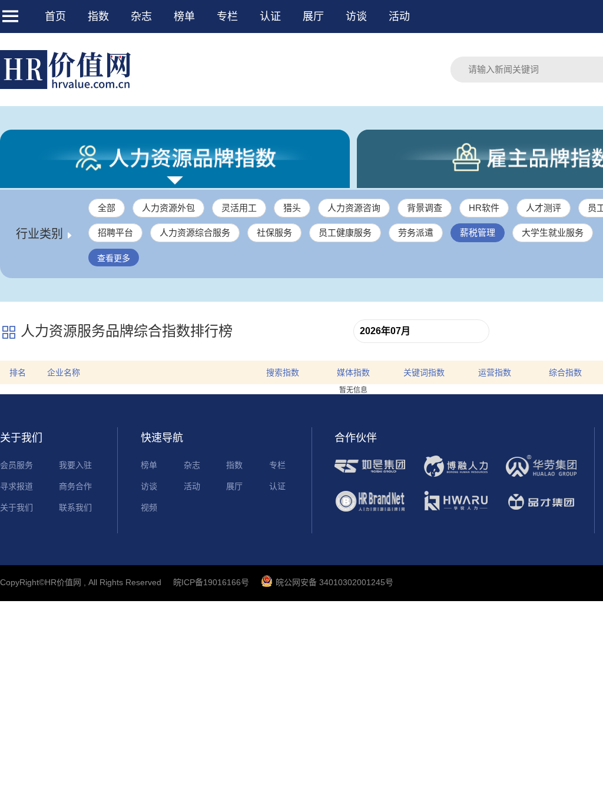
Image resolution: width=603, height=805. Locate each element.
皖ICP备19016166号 (211, 582)
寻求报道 (16, 486)
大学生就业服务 (553, 232)
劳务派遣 (415, 232)
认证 (270, 16)
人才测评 (543, 208)
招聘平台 (115, 232)
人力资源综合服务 (195, 232)
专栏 (227, 16)
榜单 (184, 16)
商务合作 (75, 486)
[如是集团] (369, 475)
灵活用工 (239, 208)
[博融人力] (455, 475)
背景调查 (424, 208)
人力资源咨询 (353, 208)
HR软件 (484, 208)
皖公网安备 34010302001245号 (334, 582)
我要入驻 (75, 465)
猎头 (292, 208)
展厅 (313, 16)
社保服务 (274, 232)
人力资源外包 (168, 208)
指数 (98, 16)
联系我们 (75, 507)
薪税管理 (477, 232)
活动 (399, 16)
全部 (106, 208)
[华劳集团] (541, 475)
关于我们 (16, 507)
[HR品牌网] (369, 511)
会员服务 (16, 465)
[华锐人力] (455, 511)
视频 (149, 507)
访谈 (356, 16)
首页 (55, 16)
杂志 (141, 16)
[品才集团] (541, 511)
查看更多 (113, 258)
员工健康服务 (345, 232)
